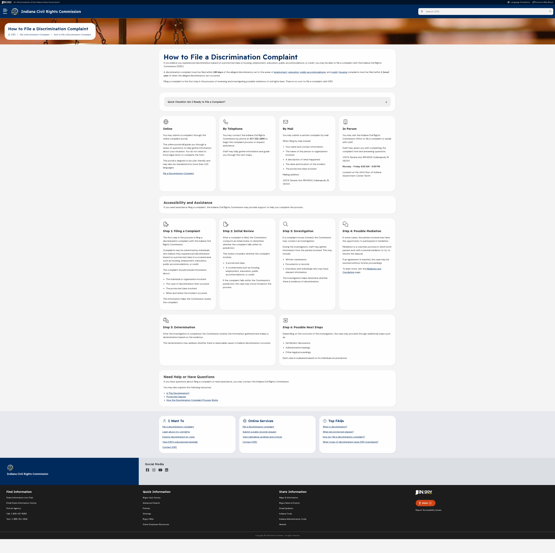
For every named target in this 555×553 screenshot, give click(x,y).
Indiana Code (285, 513)
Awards (282, 524)
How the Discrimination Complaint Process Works (192, 400)
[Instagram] (153, 470)
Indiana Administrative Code (292, 519)
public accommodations (313, 72)
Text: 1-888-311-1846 (16, 519)
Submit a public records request (259, 431)
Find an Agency (13, 508)
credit (334, 72)
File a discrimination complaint (178, 426)
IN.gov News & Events (289, 503)
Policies (146, 508)
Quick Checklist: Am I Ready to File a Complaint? (196, 101)
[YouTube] (160, 470)
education (293, 72)
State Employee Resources (156, 524)
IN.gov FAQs (148, 519)
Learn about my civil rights (176, 431)
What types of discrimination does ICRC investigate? (350, 441)
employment (280, 72)
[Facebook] (147, 470)
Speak (425, 503)
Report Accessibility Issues (428, 510)
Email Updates (286, 508)
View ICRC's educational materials (180, 441)
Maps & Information (288, 497)
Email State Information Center (21, 503)
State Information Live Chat (19, 497)
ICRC (13, 34)
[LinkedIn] (166, 470)
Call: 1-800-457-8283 (16, 513)
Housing (343, 72)
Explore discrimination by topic (178, 436)
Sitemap (147, 513)
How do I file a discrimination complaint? (344, 436)
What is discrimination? (335, 426)
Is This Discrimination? (177, 393)
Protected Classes (176, 396)
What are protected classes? (338, 431)
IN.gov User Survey (152, 497)
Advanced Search (151, 503)
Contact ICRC (169, 447)
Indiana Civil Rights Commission (51, 11)
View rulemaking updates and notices (262, 436)
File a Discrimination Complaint (35, 34)
